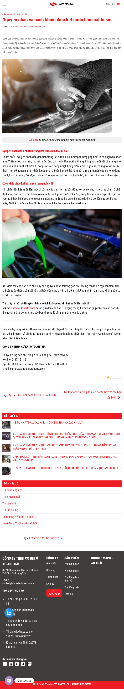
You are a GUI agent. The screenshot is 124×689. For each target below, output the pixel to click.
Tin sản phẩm (10, 503)
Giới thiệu (51, 563)
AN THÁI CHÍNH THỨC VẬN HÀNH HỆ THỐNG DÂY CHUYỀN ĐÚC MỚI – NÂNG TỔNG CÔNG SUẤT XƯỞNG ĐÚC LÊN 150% (64, 447)
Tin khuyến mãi (11, 496)
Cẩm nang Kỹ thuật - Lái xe (16, 14)
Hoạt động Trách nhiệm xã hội (19, 523)
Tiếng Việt (110, 4)
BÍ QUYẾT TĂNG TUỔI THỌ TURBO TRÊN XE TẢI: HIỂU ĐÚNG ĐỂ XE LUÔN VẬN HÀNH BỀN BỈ (65, 468)
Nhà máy (51, 570)
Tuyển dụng (52, 576)
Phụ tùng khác (71, 587)
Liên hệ (50, 583)
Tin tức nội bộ (10, 510)
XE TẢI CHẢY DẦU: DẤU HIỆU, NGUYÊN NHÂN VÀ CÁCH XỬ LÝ (48, 422)
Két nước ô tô (36, 538)
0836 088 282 (23, 636)
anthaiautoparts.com (23, 308)
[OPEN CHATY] (9, 680)
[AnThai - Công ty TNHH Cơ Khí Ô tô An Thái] (62, 4)
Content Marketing (36, 26)
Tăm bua (68, 594)
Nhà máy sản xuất (16, 609)
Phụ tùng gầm (71, 570)
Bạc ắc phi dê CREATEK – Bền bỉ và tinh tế (32, 395)
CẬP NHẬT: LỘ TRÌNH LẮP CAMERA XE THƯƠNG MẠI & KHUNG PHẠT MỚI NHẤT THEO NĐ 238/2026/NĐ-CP (64, 458)
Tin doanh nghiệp (12, 490)
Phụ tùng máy (71, 563)
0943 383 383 (14, 625)
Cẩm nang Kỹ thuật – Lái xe (18, 516)
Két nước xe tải (54, 538)
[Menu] (4, 4)
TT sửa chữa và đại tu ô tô (21, 620)
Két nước (33, 139)
